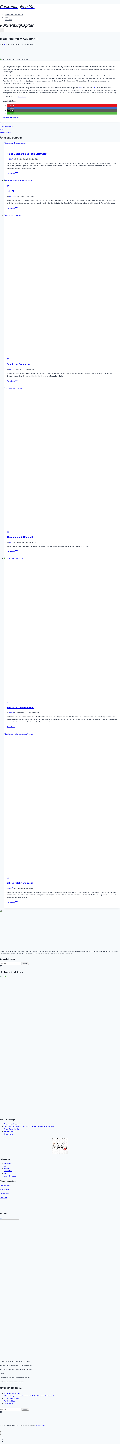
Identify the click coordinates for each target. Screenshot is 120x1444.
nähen (15, 117)
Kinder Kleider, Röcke (11, 1129)
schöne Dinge (8, 1171)
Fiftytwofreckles (5, 1185)
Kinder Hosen (8, 1134)
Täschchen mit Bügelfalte (20, 537)
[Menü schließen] (0, 1433)
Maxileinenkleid (5, 131)
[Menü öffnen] (2, 30)
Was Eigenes (4, 1189)
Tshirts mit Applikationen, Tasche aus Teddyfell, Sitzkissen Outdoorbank (29, 1126)
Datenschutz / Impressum (14, 15)
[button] (11, 105)
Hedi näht (3, 1198)
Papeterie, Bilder (9, 1131)
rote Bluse (12, 191)
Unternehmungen (10, 1176)
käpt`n (5, 44)
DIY (1, 33)
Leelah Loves (4, 1194)
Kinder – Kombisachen (12, 1124)
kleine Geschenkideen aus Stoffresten (27, 154)
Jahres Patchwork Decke (20, 883)
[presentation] (62, 143)
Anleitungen (8, 1163)
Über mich (8, 20)
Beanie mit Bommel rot (19, 364)
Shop (6, 17)
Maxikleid (9, 117)
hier (80, 88)
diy (4, 117)
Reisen (6, 1168)
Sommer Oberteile (6, 125)
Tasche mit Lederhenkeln (20, 707)
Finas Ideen (22, 97)
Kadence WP (40, 1425)
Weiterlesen (12, 173)
